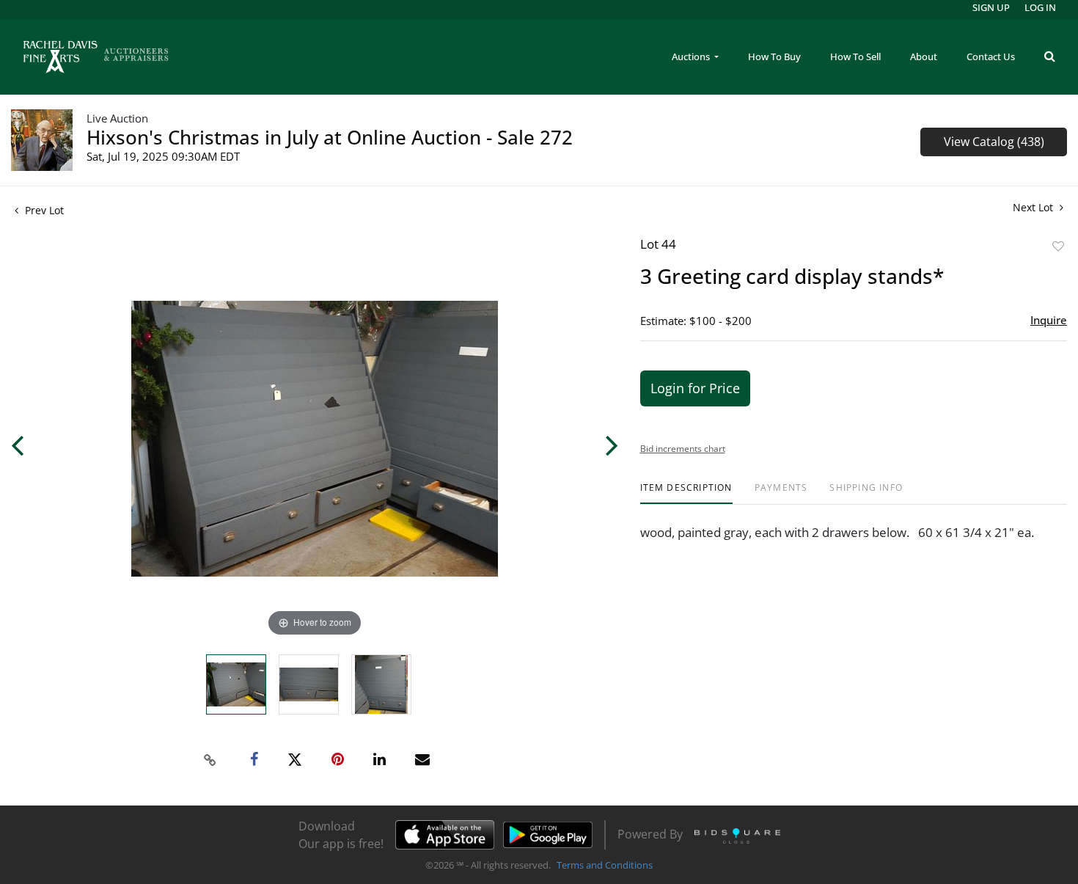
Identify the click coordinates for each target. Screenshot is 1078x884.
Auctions (692, 56)
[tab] (686, 493)
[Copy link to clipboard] (210, 760)
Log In (1040, 7)
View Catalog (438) (994, 142)
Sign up (991, 7)
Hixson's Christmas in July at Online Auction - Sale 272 (330, 137)
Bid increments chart (682, 448)
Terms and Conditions (605, 865)
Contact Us (991, 56)
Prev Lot (43, 210)
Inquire (1048, 320)
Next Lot (1034, 207)
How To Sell (855, 56)
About (923, 56)
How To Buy (774, 56)
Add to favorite (1058, 246)
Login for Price (695, 388)
